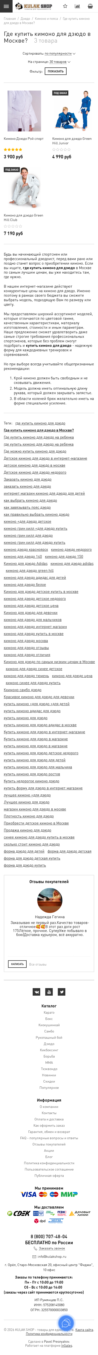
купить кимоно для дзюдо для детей (35, 760)
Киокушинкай (49, 1024)
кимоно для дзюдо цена (72, 675)
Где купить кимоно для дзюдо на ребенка (39, 437)
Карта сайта (84, 1329)
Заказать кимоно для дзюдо (28, 479)
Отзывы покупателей (49, 1144)
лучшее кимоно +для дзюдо (27, 795)
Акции (49, 1150)
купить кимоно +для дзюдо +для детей (37, 703)
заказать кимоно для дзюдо (27, 486)
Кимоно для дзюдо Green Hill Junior (72, 140)
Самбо (49, 1031)
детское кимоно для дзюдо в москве (34, 465)
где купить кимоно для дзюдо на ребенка (39, 444)
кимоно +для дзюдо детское (27, 521)
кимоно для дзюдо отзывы (26, 647)
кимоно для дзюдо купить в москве (34, 633)
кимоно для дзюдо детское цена (31, 605)
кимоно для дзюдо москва (26, 640)
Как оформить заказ (49, 1125)
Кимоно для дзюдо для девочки (31, 612)
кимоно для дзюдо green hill (30, 570)
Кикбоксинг (49, 1050)
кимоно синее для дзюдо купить (33, 682)
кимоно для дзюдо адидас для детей (35, 577)
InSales (66, 1345)
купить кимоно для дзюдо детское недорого (41, 753)
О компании (49, 1106)
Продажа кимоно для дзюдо (27, 830)
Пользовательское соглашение (49, 1169)
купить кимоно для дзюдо (25, 717)
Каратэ (49, 1012)
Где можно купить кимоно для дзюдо (35, 451)
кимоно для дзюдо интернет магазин (35, 626)
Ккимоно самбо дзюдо (22, 689)
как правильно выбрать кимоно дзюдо (36, 514)
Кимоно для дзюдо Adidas (25, 563)
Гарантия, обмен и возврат (49, 1131)
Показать (56, 71)
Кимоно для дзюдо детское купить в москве (41, 591)
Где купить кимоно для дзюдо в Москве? (39, 430)
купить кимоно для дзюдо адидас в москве (40, 724)
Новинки (49, 1075)
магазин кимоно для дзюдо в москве (35, 809)
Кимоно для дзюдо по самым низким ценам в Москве (49, 661)
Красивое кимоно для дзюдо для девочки (39, 696)
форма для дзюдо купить (25, 865)
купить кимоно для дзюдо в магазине (36, 746)
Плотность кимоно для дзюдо (29, 816)
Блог (49, 1156)
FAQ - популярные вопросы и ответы (49, 1137)
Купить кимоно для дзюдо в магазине (36, 739)
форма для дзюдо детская (69, 851)
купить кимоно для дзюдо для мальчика (38, 767)
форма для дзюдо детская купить (32, 858)
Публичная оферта (49, 1175)
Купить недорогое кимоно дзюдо (31, 781)
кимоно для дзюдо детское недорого (35, 598)
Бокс (49, 1018)
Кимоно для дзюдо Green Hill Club (23, 217)
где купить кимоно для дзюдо (40, 423)
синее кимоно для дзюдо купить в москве (39, 837)
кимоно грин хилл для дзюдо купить (34, 542)
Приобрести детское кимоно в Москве (36, 823)
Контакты (49, 1112)
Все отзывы (37, 964)
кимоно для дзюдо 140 (23, 556)
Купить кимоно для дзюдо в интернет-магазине (44, 731)
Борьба (49, 1056)
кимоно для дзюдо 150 (64, 556)
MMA (49, 1062)
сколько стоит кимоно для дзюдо (32, 844)
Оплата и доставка (49, 1119)
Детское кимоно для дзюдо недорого (35, 472)
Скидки (49, 1081)
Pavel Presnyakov (56, 1341)
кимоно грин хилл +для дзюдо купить (35, 528)
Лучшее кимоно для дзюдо (27, 802)
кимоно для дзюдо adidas (72, 563)
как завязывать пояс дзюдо (27, 507)
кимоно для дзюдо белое (25, 584)
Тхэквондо (49, 1068)
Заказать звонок (52, 1248)
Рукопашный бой (49, 1037)
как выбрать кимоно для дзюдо (30, 500)
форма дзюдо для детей (24, 851)
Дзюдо (49, 1043)
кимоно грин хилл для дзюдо (28, 535)
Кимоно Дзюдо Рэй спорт (23, 138)
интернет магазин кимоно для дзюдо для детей (44, 493)
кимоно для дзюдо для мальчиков (33, 619)
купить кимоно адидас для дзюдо (32, 710)
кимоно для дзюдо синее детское (34, 668)
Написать (17, 964)
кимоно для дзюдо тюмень (26, 675)
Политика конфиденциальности (49, 1163)
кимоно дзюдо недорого (71, 549)
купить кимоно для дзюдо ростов (32, 774)
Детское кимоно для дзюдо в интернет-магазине (45, 458)
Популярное (49, 1087)
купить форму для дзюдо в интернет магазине (43, 788)
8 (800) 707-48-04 (49, 1236)
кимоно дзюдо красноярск (26, 549)
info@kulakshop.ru (52, 1256)
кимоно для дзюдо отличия (27, 654)
